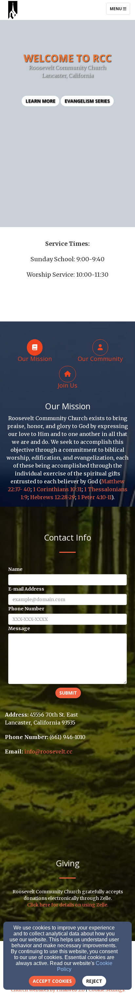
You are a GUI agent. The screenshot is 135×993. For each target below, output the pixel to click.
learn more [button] (40, 101)
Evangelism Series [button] (87, 101)
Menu (119, 9)
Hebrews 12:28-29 (52, 497)
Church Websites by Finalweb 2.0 (48, 990)
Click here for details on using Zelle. (67, 905)
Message (19, 628)
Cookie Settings (106, 990)
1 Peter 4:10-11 (94, 497)
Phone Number (26, 609)
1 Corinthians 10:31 (57, 489)
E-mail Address (26, 589)
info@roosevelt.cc (48, 751)
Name (15, 569)
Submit (68, 693)
